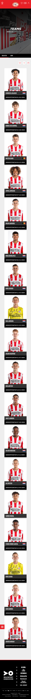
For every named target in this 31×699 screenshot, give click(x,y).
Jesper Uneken (10, 641)
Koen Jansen (9, 288)
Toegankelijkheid (15, 694)
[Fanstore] (21, 3)
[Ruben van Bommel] (15, 112)
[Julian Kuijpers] (15, 340)
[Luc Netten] (15, 469)
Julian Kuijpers (10, 353)
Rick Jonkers (9, 321)
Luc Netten (9, 483)
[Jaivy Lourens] (15, 404)
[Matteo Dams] (15, 144)
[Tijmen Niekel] (15, 502)
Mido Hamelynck (10, 255)
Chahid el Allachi (11, 93)
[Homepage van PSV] (15, 4)
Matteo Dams (9, 158)
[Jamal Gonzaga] (15, 177)
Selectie (4, 56)
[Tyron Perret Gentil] (15, 530)
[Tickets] (25, 3)
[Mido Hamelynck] (15, 242)
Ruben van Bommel (11, 125)
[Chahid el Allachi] (15, 79)
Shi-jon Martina (10, 450)
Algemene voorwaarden (6, 694)
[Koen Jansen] (15, 275)
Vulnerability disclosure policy (24, 694)
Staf (11, 56)
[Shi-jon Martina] (15, 437)
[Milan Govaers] (15, 209)
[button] (2, 627)
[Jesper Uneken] (15, 628)
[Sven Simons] (15, 595)
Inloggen (28, 3)
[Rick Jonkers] (15, 307)
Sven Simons (9, 609)
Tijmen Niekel (10, 516)
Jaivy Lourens (10, 418)
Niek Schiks (9, 576)
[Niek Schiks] (15, 563)
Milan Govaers (10, 223)
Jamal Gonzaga (10, 190)
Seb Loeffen (9, 386)
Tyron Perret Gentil (12, 544)
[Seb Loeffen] (15, 372)
